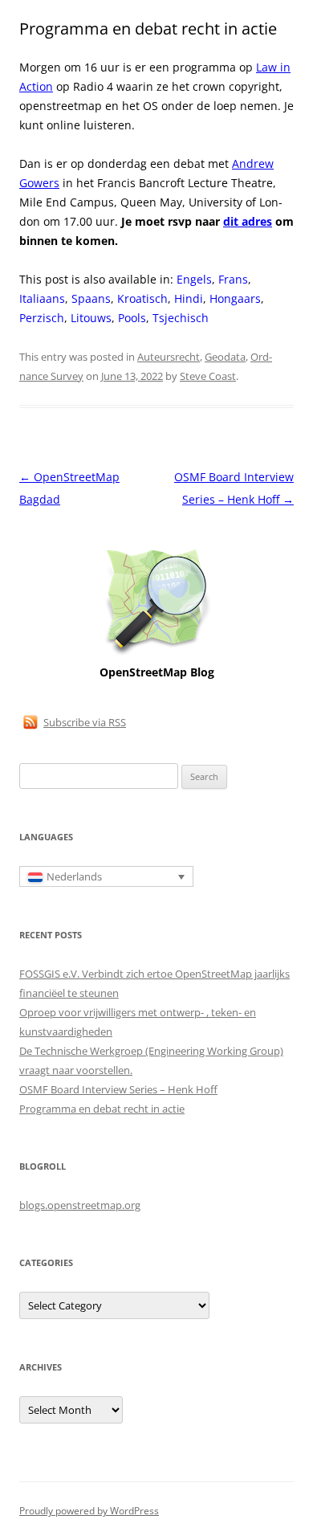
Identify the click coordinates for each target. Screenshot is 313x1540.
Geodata (225, 356)
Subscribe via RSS (84, 722)
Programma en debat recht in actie (102, 1108)
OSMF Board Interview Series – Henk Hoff (118, 1089)
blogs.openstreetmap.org (79, 1205)
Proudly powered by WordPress (89, 1511)
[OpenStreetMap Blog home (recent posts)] (157, 653)
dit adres (247, 221)
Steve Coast (208, 376)
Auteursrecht (168, 356)
